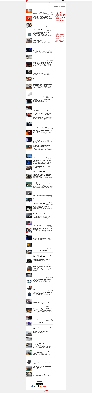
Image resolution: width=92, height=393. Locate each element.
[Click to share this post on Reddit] (40, 386)
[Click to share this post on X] (38, 386)
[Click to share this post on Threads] (34, 386)
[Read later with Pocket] (42, 386)
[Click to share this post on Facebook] (32, 386)
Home (29, 2)
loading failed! (55, 6)
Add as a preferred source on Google (40, 384)
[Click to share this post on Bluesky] (36, 386)
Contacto (58, 2)
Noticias (36, 2)
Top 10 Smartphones (58, 28)
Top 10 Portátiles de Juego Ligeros (60, 17)
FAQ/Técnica (39, 2)
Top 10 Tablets (58, 24)
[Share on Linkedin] (46, 386)
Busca (55, 2)
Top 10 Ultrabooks (58, 22)
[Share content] (31, 386)
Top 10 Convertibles (58, 23)
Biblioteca (44, 2)
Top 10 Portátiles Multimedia (59, 12)
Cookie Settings (46, 390)
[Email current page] (47, 386)
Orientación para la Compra (49, 2)
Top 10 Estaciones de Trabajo (60, 20)
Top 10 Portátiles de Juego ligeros (60, 14)
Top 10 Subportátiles (58, 21)
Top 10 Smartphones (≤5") (59, 29)
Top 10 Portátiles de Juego (59, 13)
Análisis (33, 2)
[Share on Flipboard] (44, 386)
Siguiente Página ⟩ (39, 381)
